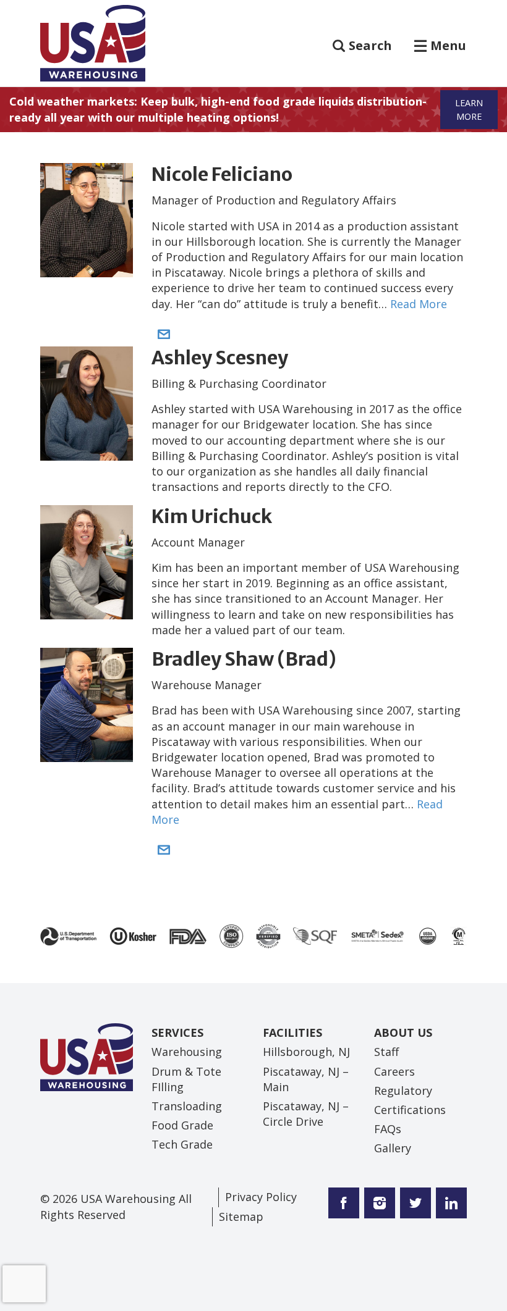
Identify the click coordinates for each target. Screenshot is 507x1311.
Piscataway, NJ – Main (306, 1079)
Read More (418, 303)
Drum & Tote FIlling (186, 1079)
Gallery (392, 1148)
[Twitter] (377, 1204)
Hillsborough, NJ (306, 1051)
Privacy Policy (261, 1196)
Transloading (186, 1106)
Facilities (292, 1032)
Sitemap (241, 1216)
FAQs (387, 1128)
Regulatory (403, 1090)
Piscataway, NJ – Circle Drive (306, 1114)
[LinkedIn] (449, 1204)
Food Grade (182, 1125)
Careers (394, 1071)
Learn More (469, 109)
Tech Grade (182, 1144)
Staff (386, 1051)
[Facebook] (343, 1204)
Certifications (410, 1109)
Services (177, 1032)
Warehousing (186, 1051)
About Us (403, 1032)
